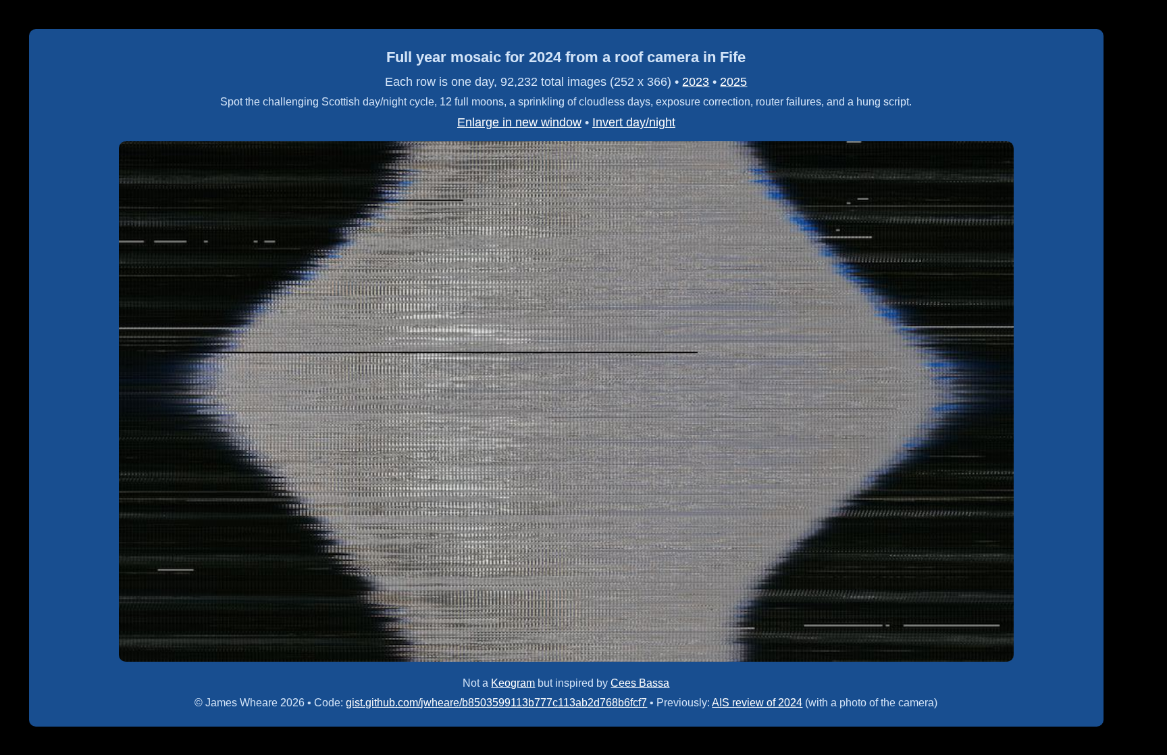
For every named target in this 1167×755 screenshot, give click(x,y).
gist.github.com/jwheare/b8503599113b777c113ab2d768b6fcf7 (496, 702)
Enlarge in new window (519, 122)
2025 (733, 82)
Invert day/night (633, 122)
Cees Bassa (640, 683)
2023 (695, 82)
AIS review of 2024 (757, 702)
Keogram (513, 683)
